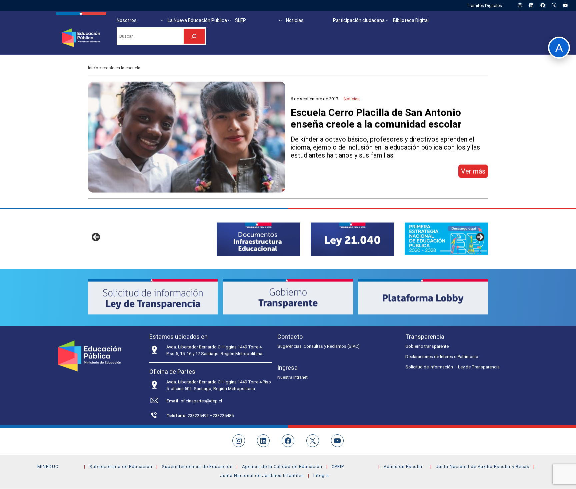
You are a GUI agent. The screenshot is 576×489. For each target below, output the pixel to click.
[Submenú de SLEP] (280, 20)
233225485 (223, 415)
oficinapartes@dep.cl (201, 400)
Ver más (474, 172)
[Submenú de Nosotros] (162, 20)
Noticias (352, 98)
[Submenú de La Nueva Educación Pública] (229, 20)
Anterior (96, 238)
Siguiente (480, 238)
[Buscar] (194, 36)
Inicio (93, 67)
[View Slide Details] (258, 239)
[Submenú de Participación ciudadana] (387, 20)
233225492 (199, 415)
